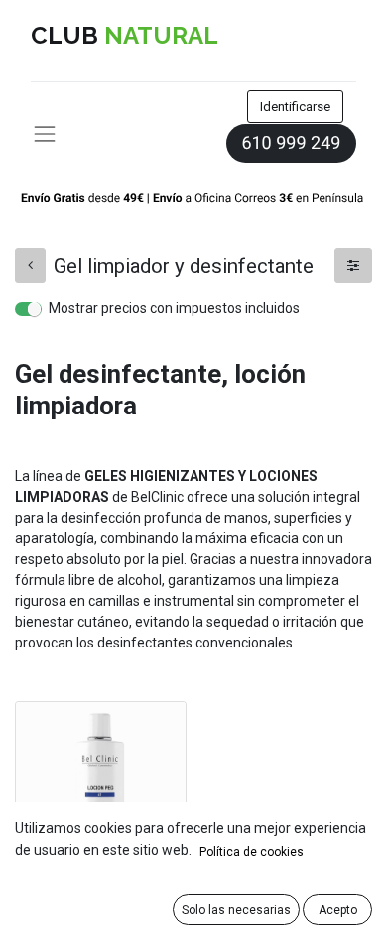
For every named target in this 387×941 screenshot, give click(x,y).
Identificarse (295, 106)
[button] (236, 909)
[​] (30, 265)
